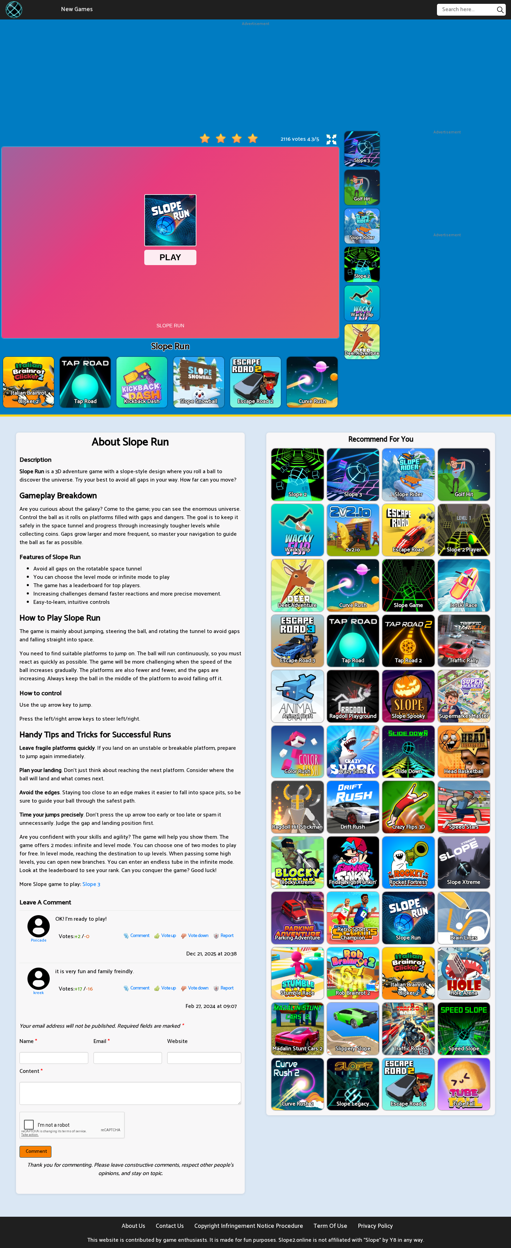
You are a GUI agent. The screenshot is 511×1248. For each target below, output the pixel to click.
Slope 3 (91, 884)
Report (226, 936)
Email (102, 1041)
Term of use (330, 1226)
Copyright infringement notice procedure (248, 1226)
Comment (139, 936)
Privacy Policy (375, 1226)
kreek (38, 993)
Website (177, 1041)
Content (31, 1071)
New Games (77, 9)
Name (28, 1041)
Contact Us (170, 1226)
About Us (133, 1226)
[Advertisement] (255, 75)
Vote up (168, 936)
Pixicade (39, 940)
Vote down (198, 936)
